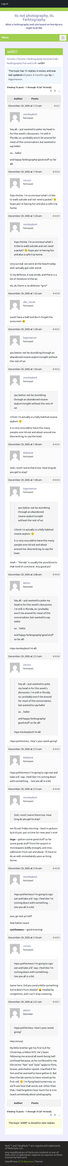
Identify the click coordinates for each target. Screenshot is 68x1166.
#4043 (56, 444)
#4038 (56, 171)
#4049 (56, 868)
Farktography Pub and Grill (21, 63)
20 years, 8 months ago (35, 75)
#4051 (56, 1001)
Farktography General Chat (42, 58)
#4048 (56, 789)
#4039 (56, 215)
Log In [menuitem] (4, 3)
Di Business (27, 1161)
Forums (11, 58)
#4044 (56, 479)
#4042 (56, 369)
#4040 (56, 293)
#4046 (56, 656)
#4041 (56, 329)
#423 (57, 105)
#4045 (56, 574)
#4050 (56, 937)
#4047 (56, 749)
